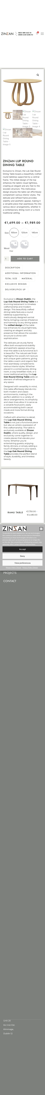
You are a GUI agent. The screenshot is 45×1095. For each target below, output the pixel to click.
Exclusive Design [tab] (16, 284)
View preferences (22, 563)
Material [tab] (27, 278)
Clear (11, 251)
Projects (9, 573)
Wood (6, 248)
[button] (41, 529)
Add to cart (25, 258)
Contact (9, 581)
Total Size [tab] (11, 278)
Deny (22, 556)
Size (7, 233)
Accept (22, 549)
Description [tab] (12, 267)
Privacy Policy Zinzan (13, 568)
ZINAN (7, 33)
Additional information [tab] (20, 273)
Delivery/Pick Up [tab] (15, 289)
